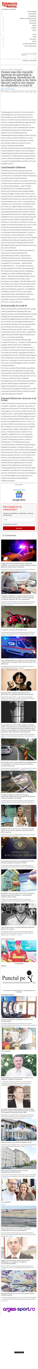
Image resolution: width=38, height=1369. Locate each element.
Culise (34, 41)
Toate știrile (32, 14)
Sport (34, 30)
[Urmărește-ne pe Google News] (19, 496)
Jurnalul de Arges (8, 89)
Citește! (23, 571)
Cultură (33, 28)
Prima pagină (31, 11)
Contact (8, 1364)
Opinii (34, 25)
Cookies (29, 1364)
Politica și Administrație (28, 18)
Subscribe (19, 528)
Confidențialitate (19, 1364)
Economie (32, 23)
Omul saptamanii (30, 46)
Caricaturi (33, 39)
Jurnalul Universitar (29, 44)
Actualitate (32, 16)
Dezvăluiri (32, 21)
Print (34, 34)
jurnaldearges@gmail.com (15, 1321)
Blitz (34, 37)
